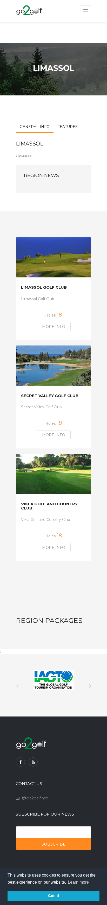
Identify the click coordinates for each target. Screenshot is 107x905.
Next (89, 685)
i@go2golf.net (35, 798)
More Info (53, 326)
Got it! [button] (53, 896)
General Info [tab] (35, 126)
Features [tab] (67, 126)
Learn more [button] (78, 882)
